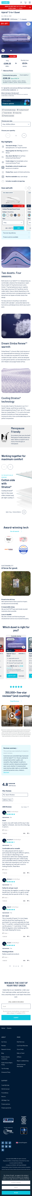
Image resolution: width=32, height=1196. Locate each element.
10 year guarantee (6, 1108)
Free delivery (4, 1092)
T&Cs (20, 8)
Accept (16, 1192)
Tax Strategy (5, 1068)
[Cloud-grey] (4, 215)
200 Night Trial (5, 1100)
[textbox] (29, 807)
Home (3, 1028)
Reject (16, 1187)
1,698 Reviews (13, 19)
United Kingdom (22, 1142)
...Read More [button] (16, 866)
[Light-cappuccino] (19, 215)
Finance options (5, 1104)
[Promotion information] (17, 8)
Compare (21, 676)
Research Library (5, 1049)
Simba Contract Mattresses (21, 1065)
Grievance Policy (5, 1072)
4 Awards (23, 19)
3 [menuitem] (18, 966)
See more (6, 772)
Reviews (3, 1045)
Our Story (4, 1042)
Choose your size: (7, 121)
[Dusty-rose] (29, 215)
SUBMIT (16, 1017)
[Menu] (29, 2)
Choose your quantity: (8, 130)
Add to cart (12, 676)
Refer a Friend (20, 1053)
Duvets (9, 1028)
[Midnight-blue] (15, 215)
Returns (3, 1096)
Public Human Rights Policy (6, 1063)
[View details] (18, 90)
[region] (16, 1183)
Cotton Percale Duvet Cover (11, 209)
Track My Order (5, 1085)
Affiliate (19, 1057)
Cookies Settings (16, 1182)
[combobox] (25, 807)
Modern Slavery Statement (5, 1058)
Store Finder (20, 1049)
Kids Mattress (20, 1042)
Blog (2, 1053)
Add (18, 228)
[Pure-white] (7, 215)
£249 (15, 666)
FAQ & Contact (5, 1089)
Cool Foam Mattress (22, 1045)
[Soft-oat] (11, 215)
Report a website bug (22, 1060)
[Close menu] (30, 7)
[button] (5, 830)
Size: (4, 218)
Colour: (8, 212)
